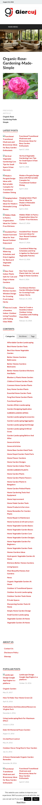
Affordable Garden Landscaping (20, 342)
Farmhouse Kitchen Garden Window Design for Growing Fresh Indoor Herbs (29, 291)
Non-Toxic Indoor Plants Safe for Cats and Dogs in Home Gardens (29, 273)
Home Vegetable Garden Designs (20, 537)
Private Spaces (13, 600)
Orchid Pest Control (11, 739)
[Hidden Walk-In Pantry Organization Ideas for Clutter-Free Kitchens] (10, 215)
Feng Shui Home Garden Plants (20, 397)
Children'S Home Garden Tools (19, 381)
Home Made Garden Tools (18, 503)
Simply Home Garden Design (19, 611)
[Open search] (36, 27)
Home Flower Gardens (16, 458)
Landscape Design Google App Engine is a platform (28, 677)
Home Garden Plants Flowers (19, 478)
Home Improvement (15, 499)
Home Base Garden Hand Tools (20, 450)
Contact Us (8, 648)
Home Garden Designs (16, 462)
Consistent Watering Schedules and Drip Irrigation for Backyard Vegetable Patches (28, 252)
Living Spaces (12, 567)
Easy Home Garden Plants (17, 389)
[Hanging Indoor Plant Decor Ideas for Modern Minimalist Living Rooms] (10, 198)
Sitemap (7, 656)
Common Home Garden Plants (19, 385)
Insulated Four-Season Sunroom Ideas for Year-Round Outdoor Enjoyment (28, 235)
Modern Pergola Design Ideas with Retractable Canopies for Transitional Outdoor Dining (29, 180)
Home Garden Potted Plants (18, 488)
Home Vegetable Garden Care (19, 533)
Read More (21, 802)
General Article (13, 442)
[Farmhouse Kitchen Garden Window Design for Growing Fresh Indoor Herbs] (10, 288)
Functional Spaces (14, 401)
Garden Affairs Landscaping (18, 405)
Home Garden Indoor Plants (18, 466)
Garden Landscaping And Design (20, 425)
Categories (10, 336)
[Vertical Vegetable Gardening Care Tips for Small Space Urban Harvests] (10, 156)
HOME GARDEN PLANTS (17, 470)
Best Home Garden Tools (17, 346)
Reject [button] (36, 799)
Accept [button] (27, 799)
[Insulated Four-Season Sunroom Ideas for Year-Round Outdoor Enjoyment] (10, 232)
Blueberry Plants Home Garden (20, 377)
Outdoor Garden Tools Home (19, 596)
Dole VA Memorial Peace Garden (16, 730)
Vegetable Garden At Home (18, 618)
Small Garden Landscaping (18, 615)
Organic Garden (9, 688)
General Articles (14, 446)
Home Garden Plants (15, 474)
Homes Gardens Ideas (16, 552)
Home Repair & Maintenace (18, 518)
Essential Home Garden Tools (19, 393)
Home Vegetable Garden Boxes (20, 529)
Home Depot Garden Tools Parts (20, 454)
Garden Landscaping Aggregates (20, 421)
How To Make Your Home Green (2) (17, 698)
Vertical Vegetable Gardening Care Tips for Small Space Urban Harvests (28, 159)
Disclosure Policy (11, 652)
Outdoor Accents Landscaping (19, 592)
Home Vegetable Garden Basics (20, 525)
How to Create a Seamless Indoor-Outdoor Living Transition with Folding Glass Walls (28, 312)
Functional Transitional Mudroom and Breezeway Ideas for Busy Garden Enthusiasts (28, 141)
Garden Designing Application (19, 409)
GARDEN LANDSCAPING (17, 413)
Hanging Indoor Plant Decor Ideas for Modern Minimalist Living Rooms (28, 201)
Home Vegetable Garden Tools (19, 548)
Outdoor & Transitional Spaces (19, 588)
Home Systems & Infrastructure (20, 522)
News (9, 577)
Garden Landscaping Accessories (20, 417)
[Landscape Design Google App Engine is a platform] (10, 675)
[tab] (10, 336)
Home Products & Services (18, 507)
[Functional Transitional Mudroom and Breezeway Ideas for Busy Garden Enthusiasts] (10, 136)
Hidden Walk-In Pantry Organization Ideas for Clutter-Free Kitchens (28, 217)
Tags (33, 336)
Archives (23, 336)
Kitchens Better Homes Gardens (20, 563)
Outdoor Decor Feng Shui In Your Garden (20, 748)
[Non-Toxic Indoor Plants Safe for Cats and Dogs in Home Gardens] (10, 271)
